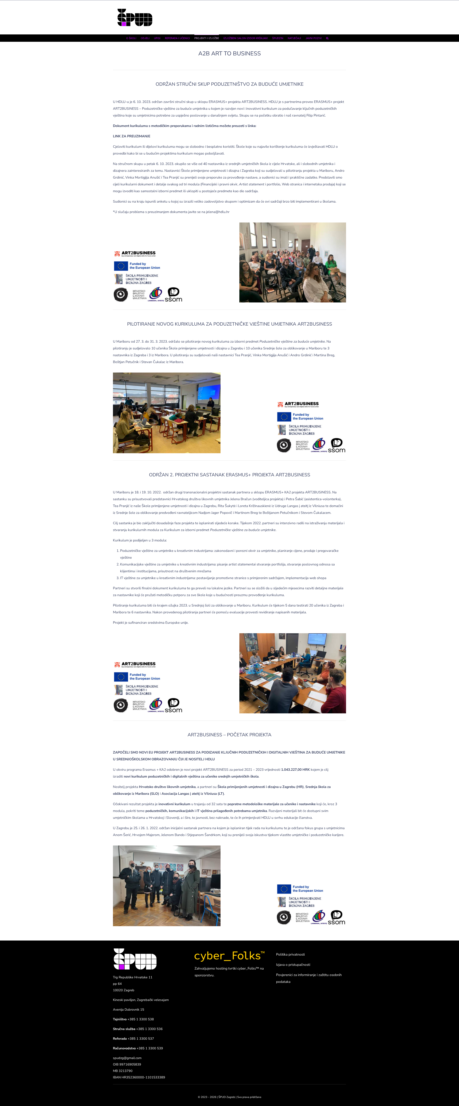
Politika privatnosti (290, 954)
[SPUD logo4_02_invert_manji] (135, 949)
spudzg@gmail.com (127, 1058)
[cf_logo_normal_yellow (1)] (229, 953)
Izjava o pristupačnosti (293, 964)
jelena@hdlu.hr (218, 212)
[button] (327, 38)
